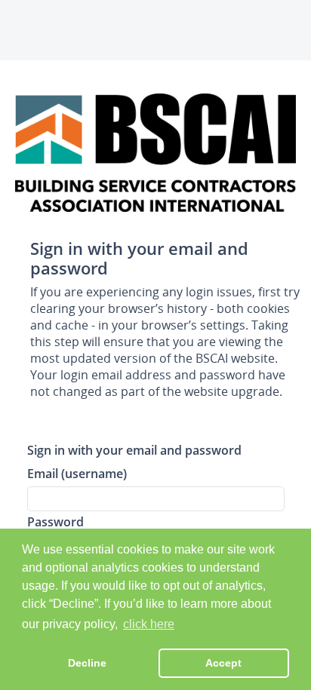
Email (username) (77, 473)
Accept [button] (223, 663)
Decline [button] (87, 663)
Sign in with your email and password (134, 450)
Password (55, 521)
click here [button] (148, 624)
